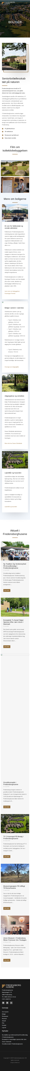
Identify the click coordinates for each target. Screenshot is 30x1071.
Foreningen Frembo (10, 293)
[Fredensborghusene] (8, 3)
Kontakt (4, 1025)
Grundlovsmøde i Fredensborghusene (12, 1044)
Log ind (4, 1027)
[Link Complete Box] (15, 570)
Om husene (5, 1011)
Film (3, 1023)
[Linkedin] (7, 1003)
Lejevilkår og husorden (11, 506)
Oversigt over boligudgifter (12, 367)
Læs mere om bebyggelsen (12, 291)
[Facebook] (3, 1003)
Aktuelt (4, 1020)
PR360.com (17, 1062)
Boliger (4, 1014)
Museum (4, 1018)
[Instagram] (11, 1003)
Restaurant (5, 1016)
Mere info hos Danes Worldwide (13, 443)
